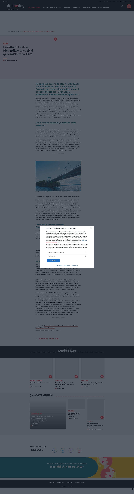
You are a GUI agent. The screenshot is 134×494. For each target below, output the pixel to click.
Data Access (67, 265)
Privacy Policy (75, 265)
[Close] (91, 228)
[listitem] (67, 252)
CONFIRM (53, 260)
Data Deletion (59, 265)
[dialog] (67, 247)
